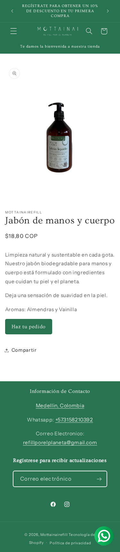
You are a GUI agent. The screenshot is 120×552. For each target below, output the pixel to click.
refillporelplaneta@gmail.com (60, 442)
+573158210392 (74, 420)
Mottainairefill (54, 534)
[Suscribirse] (99, 479)
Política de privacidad (70, 543)
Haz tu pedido (29, 327)
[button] (13, 31)
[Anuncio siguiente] (108, 11)
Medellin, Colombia (60, 406)
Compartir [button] (24, 350)
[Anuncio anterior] (12, 11)
